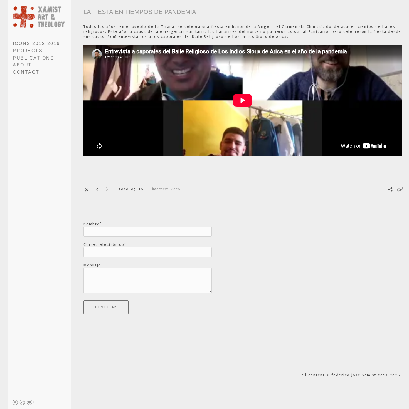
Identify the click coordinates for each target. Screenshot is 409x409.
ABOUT (22, 65)
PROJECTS (28, 50)
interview (160, 189)
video (175, 189)
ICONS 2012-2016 (36, 43)
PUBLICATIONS (33, 58)
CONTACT (26, 72)
